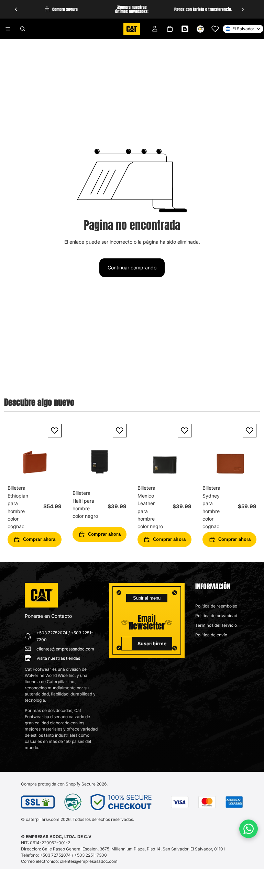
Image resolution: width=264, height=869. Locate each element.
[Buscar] (22, 28)
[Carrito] (169, 28)
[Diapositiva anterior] (16, 9)
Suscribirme (152, 643)
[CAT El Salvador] (41, 595)
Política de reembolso (216, 606)
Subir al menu (147, 598)
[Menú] (8, 29)
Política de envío (211, 634)
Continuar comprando (132, 267)
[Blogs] (184, 28)
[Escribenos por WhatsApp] (248, 829)
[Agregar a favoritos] (55, 430)
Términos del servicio (216, 625)
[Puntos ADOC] (200, 28)
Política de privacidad (216, 615)
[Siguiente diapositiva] (242, 9)
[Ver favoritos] (215, 28)
